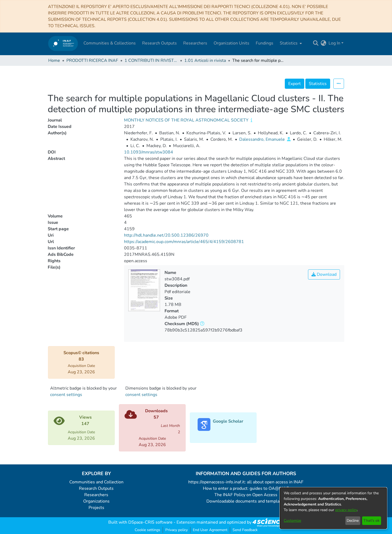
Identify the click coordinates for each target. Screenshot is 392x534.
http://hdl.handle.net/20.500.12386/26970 (166, 235)
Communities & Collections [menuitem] (109, 43)
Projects (96, 508)
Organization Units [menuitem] (231, 43)
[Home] (63, 43)
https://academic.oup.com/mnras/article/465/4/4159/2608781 (184, 242)
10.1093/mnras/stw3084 (148, 152)
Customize (292, 520)
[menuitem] (290, 43)
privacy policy (346, 509)
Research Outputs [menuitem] (159, 43)
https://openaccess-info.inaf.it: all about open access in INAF (245, 482)
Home (54, 60)
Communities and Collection (96, 482)
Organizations (96, 501)
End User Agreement (210, 529)
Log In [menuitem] (334, 43)
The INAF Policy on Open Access (245, 495)
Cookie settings (147, 529)
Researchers (96, 495)
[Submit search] (316, 43)
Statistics (318, 84)
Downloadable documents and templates (246, 501)
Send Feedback (245, 529)
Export (294, 84)
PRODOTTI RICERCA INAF (92, 60)
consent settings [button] (66, 395)
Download (326, 274)
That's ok (371, 520)
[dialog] (333, 508)
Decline (353, 520)
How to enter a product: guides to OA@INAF (246, 488)
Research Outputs (96, 488)
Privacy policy (176, 529)
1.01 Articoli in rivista (205, 60)
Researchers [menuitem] (195, 43)
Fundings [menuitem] (264, 43)
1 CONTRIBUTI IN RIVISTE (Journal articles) (151, 60)
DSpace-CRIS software (150, 522)
